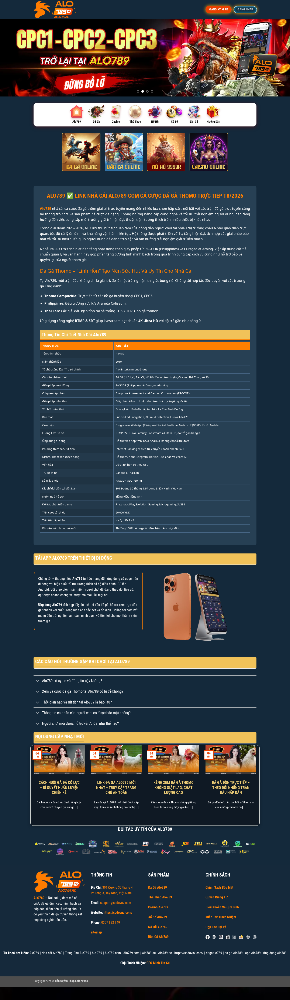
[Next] (279, 58)
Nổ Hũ (155, 121)
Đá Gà (96, 121)
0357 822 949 (110, 923)
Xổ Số (174, 121)
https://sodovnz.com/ (118, 913)
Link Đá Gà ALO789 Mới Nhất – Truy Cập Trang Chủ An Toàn (116, 787)
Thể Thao (135, 121)
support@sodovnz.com (115, 903)
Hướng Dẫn (213, 121)
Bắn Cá (194, 121)
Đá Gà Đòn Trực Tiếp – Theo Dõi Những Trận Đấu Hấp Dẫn (231, 787)
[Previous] (11, 58)
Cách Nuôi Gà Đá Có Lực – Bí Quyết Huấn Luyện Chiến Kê (59, 787)
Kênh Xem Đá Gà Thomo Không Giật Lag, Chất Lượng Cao (173, 787)
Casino (116, 121)
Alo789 (76, 121)
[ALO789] (55, 9)
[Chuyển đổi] (38, 681)
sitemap (96, 932)
